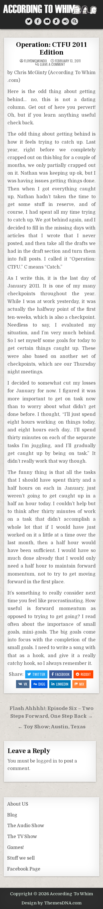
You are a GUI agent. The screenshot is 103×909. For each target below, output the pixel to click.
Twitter (38, 674)
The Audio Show (25, 825)
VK (25, 684)
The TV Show (22, 836)
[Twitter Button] (28, 21)
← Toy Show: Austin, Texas (52, 726)
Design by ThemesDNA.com (51, 903)
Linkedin (62, 684)
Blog (12, 815)
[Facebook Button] (37, 21)
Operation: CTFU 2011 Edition (51, 48)
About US (17, 804)
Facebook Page (23, 869)
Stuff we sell (21, 858)
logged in (46, 761)
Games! (15, 847)
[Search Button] (74, 21)
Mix (81, 684)
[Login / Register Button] (65, 21)
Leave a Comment (52, 64)
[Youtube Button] (47, 21)
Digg (41, 684)
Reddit (86, 674)
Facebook (62, 674)
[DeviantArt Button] (56, 21)
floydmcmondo (35, 61)
